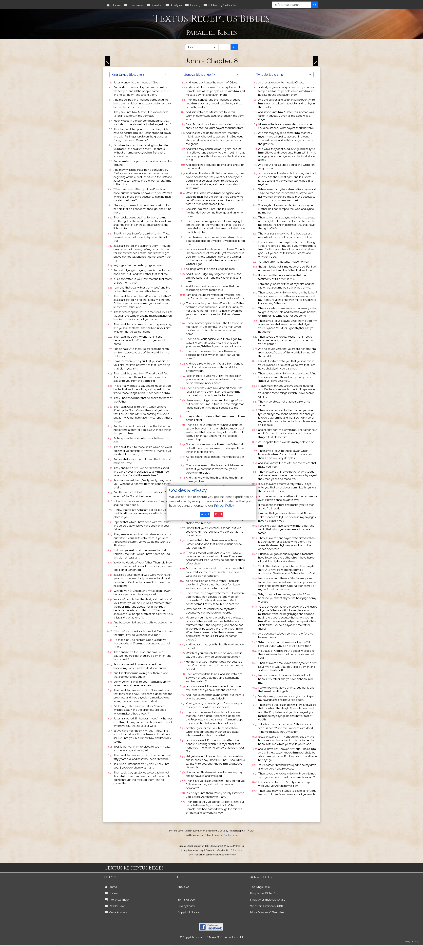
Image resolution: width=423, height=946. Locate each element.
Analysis (175, 5)
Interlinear (135, 5)
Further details (231, 835)
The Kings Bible (260, 886)
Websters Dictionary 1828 (266, 906)
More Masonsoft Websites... (268, 912)
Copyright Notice (188, 912)
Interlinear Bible (118, 899)
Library (194, 5)
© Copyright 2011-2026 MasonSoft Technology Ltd (211, 937)
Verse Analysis (117, 912)
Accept (205, 514)
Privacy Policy (186, 906)
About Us (183, 886)
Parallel (156, 5)
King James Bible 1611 (264, 893)
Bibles (212, 5)
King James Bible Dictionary (267, 899)
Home (115, 5)
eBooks (230, 5)
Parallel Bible (116, 906)
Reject (218, 514)
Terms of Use (186, 899)
